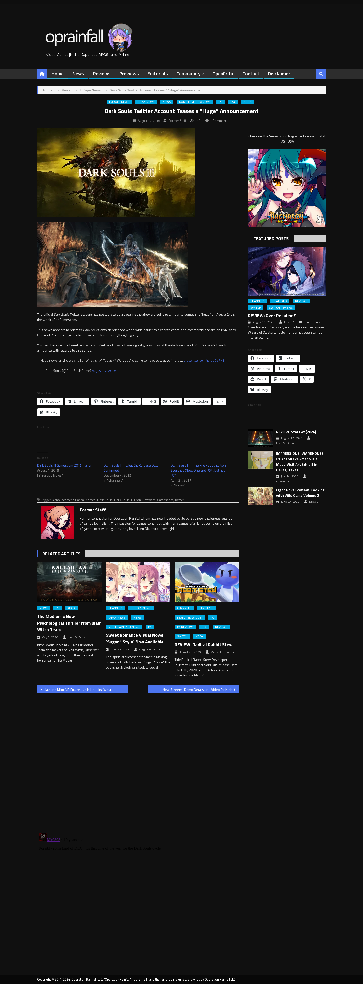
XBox (247, 102)
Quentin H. (283, 481)
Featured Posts (271, 238)
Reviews (102, 73)
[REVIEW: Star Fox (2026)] (260, 438)
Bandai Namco (85, 499)
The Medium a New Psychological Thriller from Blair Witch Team (69, 623)
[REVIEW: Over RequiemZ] (287, 271)
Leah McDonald (78, 637)
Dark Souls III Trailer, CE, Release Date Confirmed (131, 468)
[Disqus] (138, 760)
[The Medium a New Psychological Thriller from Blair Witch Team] (69, 582)
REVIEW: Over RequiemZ (272, 315)
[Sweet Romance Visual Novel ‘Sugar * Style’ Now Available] (138, 582)
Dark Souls (105, 499)
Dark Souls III (123, 499)
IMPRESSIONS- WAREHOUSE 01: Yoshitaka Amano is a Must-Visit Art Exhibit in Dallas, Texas (299, 462)
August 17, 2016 (104, 370)
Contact (250, 73)
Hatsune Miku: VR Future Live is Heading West (77, 689)
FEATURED (207, 608)
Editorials (157, 73)
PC (220, 102)
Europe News (119, 102)
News (78, 73)
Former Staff (177, 120)
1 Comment (218, 120)
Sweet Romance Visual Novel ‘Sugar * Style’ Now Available (135, 638)
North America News (195, 102)
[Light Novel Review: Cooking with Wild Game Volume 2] (260, 496)
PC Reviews (185, 627)
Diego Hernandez (150, 649)
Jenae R (289, 322)
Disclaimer (279, 73)
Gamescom (165, 499)
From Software (145, 499)
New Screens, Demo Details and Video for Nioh (197, 689)
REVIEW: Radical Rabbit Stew (204, 644)
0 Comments (311, 322)
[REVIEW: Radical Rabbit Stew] (207, 582)
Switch (182, 636)
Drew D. (314, 502)
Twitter (179, 499)
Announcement (63, 499)
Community (188, 73)
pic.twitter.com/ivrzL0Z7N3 (204, 360)
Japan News (146, 102)
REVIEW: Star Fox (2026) (296, 432)
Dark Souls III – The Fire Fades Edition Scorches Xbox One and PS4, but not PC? (198, 470)
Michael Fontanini (222, 652)
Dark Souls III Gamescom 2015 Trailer (64, 465)
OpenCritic (223, 73)
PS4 (233, 102)
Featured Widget (190, 617)
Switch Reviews (281, 307)
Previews (129, 73)
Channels (115, 608)
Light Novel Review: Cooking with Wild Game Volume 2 (300, 493)
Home (57, 73)
